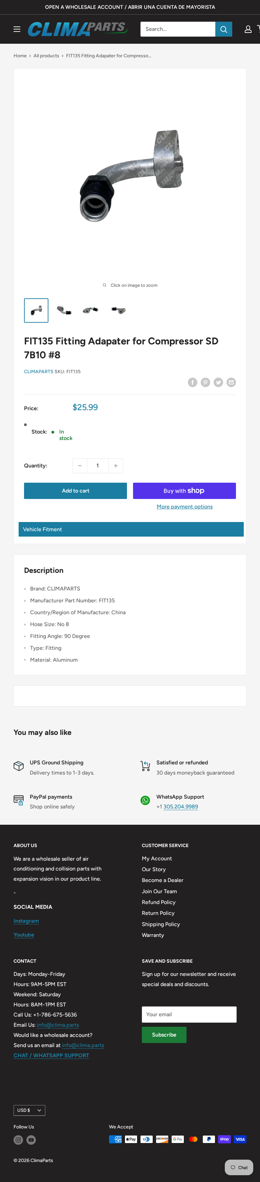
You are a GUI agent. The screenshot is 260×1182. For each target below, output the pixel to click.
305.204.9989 (181, 806)
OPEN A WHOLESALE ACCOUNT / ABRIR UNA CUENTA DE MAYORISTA (130, 7)
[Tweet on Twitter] (218, 382)
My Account (157, 858)
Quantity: (35, 465)
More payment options (185, 506)
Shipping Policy (161, 924)
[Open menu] (17, 29)
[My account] (248, 29)
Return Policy (158, 913)
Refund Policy (159, 902)
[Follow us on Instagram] (18, 1140)
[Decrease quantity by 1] (80, 466)
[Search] (223, 29)
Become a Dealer (162, 880)
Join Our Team (159, 891)
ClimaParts (38, 372)
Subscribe (164, 1034)
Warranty (153, 935)
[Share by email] (231, 382)
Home (20, 56)
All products (46, 56)
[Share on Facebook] (192, 382)
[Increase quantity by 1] (116, 466)
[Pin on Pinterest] (205, 382)
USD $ (23, 1110)
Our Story (154, 869)
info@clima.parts (58, 1025)
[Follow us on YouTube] (31, 1140)
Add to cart (75, 490)
